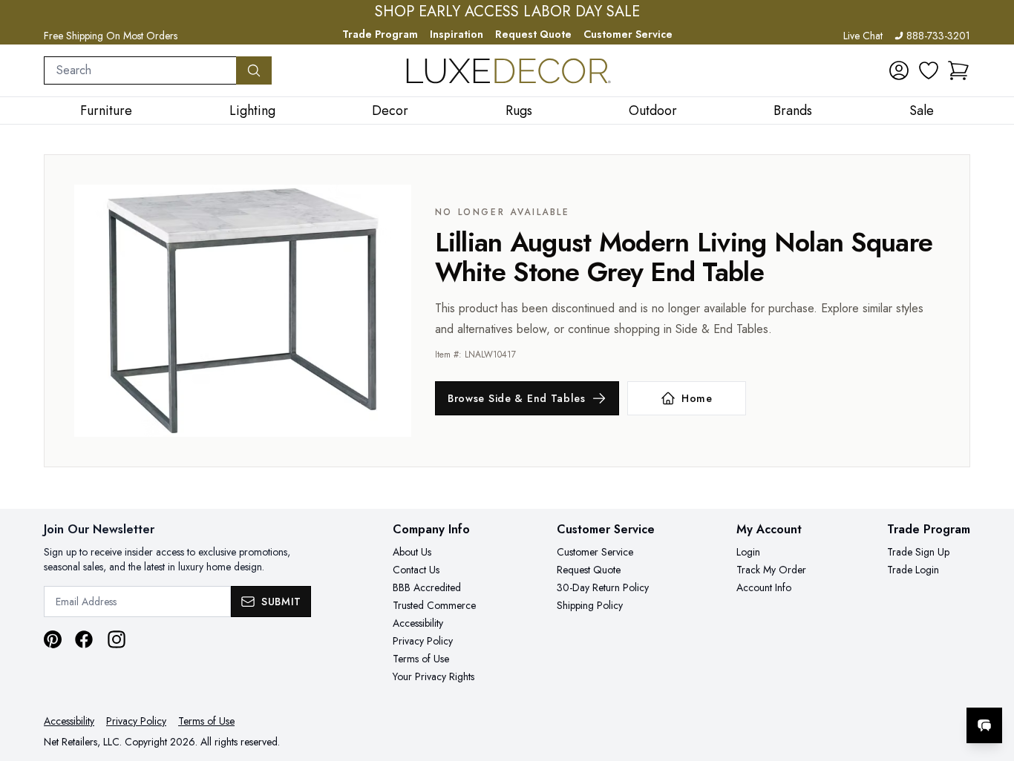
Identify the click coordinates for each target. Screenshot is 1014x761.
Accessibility (418, 623)
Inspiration (456, 34)
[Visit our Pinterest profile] (53, 639)
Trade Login (913, 569)
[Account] (899, 70)
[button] (958, 70)
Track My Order (771, 569)
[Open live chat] (984, 725)
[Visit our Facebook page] (83, 639)
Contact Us (416, 569)
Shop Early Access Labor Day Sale (507, 11)
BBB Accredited (427, 587)
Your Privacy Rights (433, 676)
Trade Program (380, 34)
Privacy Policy (423, 640)
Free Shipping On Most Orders (110, 35)
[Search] (254, 70)
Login (748, 551)
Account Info (763, 587)
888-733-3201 (938, 35)
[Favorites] (929, 70)
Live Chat (863, 35)
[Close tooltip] (990, 680)
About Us (412, 551)
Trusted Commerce (434, 605)
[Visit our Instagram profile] (116, 639)
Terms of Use (421, 658)
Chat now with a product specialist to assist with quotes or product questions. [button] (879, 686)
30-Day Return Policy (603, 587)
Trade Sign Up (918, 551)
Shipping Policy (590, 605)
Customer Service (628, 34)
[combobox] (140, 70)
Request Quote (533, 34)
